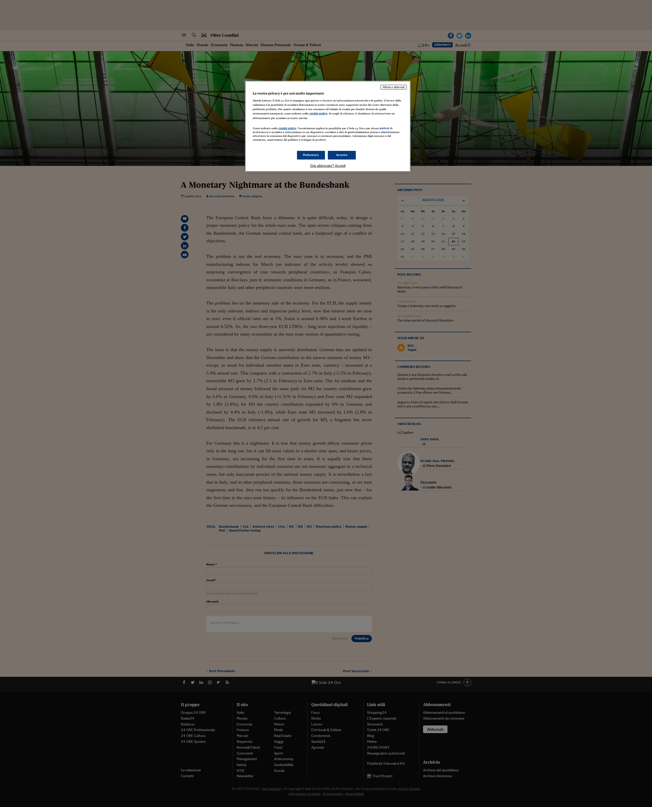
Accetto (342, 154)
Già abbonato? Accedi (328, 166)
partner (384, 128)
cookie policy (318, 113)
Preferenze (311, 154)
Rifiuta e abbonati (393, 87)
